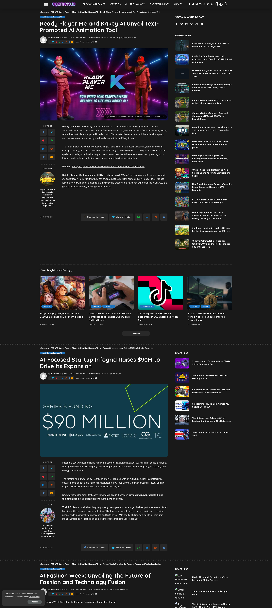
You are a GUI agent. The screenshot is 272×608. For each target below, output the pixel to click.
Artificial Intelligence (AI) (52, 17)
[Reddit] (51, 148)
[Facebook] (43, 132)
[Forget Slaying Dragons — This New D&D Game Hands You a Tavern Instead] (62, 293)
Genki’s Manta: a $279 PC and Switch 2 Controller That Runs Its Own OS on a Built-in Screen (110, 316)
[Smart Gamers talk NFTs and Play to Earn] (182, 593)
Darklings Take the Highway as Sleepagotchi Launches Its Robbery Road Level (210, 158)
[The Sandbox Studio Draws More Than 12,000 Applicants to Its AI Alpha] (47, 515)
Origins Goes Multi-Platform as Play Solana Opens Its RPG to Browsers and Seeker (211, 173)
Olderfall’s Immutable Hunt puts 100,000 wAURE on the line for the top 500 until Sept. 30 (211, 244)
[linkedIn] (43, 148)
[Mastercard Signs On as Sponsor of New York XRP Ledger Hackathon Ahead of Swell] (182, 73)
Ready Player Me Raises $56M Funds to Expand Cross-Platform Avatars (108, 166)
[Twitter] (51, 132)
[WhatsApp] (51, 140)
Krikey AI (119, 37)
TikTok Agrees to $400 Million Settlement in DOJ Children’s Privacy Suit (158, 316)
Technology (147, 306)
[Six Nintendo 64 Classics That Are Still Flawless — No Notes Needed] (182, 391)
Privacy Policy (34, 597)
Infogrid (118, 374)
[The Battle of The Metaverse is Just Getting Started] (182, 377)
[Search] (226, 4)
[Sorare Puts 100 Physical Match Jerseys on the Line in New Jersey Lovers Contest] (182, 88)
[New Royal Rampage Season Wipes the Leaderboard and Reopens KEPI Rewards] (182, 187)
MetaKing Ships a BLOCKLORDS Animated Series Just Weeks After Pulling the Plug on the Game (209, 215)
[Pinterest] (43, 140)
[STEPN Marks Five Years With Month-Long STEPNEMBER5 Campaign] (182, 201)
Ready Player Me (129, 37)
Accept (35, 602)
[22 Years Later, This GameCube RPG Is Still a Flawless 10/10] (182, 363)
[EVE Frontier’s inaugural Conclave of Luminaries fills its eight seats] (182, 45)
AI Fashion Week (119, 589)
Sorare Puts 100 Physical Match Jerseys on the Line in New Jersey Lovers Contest (211, 87)
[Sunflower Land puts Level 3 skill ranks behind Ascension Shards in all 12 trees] (182, 230)
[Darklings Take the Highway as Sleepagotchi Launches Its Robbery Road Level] (182, 159)
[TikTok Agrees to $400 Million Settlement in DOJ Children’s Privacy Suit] (160, 293)
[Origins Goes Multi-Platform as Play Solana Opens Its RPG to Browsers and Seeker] (182, 173)
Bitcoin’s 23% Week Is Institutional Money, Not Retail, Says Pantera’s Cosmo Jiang (206, 316)
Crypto (194, 306)
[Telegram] (43, 157)
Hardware (108, 306)
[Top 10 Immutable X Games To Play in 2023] (182, 434)
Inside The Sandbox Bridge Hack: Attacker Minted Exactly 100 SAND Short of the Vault (212, 59)
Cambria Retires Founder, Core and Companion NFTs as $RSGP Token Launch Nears (210, 116)
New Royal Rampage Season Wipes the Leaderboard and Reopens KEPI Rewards (212, 187)
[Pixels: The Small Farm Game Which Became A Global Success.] (182, 579)
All (114, 37)
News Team (55, 37)
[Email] (51, 157)
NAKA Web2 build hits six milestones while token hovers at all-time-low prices (210, 144)
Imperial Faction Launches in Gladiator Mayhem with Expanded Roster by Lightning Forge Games (47, 197)
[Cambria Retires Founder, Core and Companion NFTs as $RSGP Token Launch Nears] (182, 116)
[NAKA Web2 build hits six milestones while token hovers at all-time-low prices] (182, 144)
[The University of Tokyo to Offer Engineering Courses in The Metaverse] (182, 420)
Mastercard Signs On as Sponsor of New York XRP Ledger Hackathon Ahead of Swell (212, 73)
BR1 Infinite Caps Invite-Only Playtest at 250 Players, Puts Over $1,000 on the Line (212, 130)
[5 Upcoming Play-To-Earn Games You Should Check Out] (182, 405)
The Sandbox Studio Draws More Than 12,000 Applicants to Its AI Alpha (47, 530)
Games (47, 306)
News (205, 306)
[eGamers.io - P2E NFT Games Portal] (64, 4)
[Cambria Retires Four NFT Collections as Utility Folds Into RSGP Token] (182, 102)
